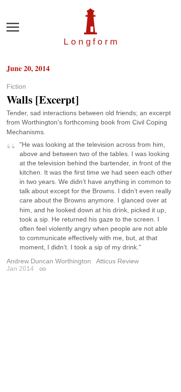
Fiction (16, 86)
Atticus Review (117, 261)
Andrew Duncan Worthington (48, 261)
